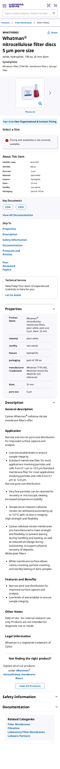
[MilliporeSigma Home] (16, 5)
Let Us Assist (13, 295)
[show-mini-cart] (55, 5)
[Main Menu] (4, 5)
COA (8, 207)
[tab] (8, 22)
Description (10, 234)
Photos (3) (30, 111)
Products (5, 22)
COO (21, 207)
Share (54, 32)
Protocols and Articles (11, 252)
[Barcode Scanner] (49, 5)
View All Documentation (18, 215)
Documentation (13, 245)
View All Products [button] (30, 686)
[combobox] (30, 13)
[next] (50, 93)
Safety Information (15, 240)
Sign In (7, 121)
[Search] (53, 13)
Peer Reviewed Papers (9, 266)
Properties (9, 229)
